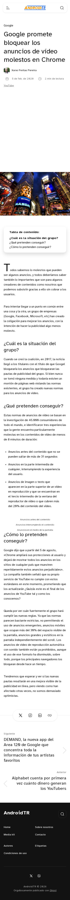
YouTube (9, 85)
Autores (8, 846)
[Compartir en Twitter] (21, 715)
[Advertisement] (35, 135)
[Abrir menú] (8, 7)
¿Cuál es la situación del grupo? (33, 238)
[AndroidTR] (35, 7)
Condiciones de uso (15, 853)
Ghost (53, 890)
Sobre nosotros (44, 827)
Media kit (9, 834)
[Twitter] (31, 875)
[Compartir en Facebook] (30, 715)
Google (8, 25)
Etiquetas (40, 846)
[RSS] (39, 875)
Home (7, 827)
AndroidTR (17, 813)
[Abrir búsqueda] (62, 7)
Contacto (40, 834)
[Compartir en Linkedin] (40, 715)
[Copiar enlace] (50, 715)
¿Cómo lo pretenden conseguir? (30, 247)
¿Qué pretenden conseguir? (27, 242)
